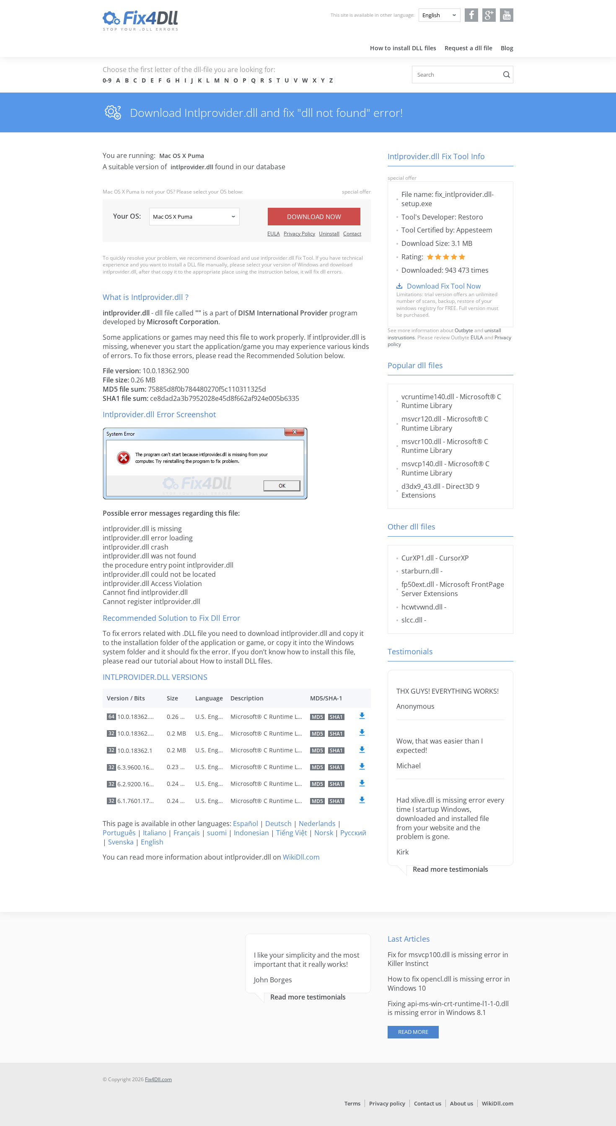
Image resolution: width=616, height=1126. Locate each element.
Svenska (121, 842)
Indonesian (251, 832)
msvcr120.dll (421, 419)
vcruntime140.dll (427, 396)
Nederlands (317, 823)
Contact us (427, 1103)
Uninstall (329, 233)
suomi (217, 832)
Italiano (154, 832)
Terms (352, 1103)
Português (119, 832)
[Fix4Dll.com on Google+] (489, 15)
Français (186, 832)
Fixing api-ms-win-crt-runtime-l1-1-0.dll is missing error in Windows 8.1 (448, 1008)
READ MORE (413, 1032)
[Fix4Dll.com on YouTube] (507, 15)
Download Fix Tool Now (444, 286)
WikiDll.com (301, 857)
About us (461, 1103)
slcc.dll (411, 620)
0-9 (107, 80)
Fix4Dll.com (158, 1079)
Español (245, 823)
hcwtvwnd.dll (422, 607)
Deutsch (278, 823)
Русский (353, 832)
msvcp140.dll (422, 463)
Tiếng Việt (291, 832)
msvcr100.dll (421, 441)
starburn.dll (420, 571)
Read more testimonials (450, 869)
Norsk (323, 832)
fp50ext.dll (417, 584)
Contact (352, 233)
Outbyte (464, 330)
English (152, 842)
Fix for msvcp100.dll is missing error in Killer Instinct (448, 959)
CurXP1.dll (417, 558)
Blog (507, 48)
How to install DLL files (403, 48)
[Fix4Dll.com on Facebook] (471, 15)
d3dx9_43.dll (420, 486)
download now (314, 216)
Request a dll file (468, 48)
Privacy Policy (299, 233)
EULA (273, 233)
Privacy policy (387, 1103)
